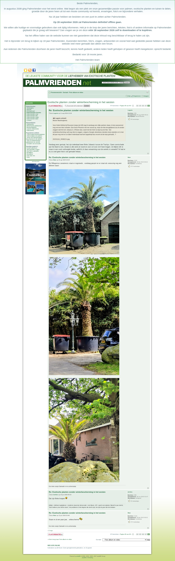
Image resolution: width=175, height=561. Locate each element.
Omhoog (148, 153)
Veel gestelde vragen (33, 149)
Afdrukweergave (147, 92)
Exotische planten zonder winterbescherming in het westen (81, 102)
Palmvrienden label (32, 118)
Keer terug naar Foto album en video (60, 539)
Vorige (51, 530)
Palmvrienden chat (32, 114)
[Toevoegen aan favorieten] (26, 71)
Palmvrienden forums (34, 112)
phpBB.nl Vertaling (87, 557)
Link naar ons (31, 155)
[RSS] (30, 71)
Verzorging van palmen (35, 136)
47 (146, 105)
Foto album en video (76, 92)
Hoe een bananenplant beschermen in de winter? (34, 138)
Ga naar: (98, 539)
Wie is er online (54, 545)
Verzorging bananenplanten (36, 134)
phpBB (78, 556)
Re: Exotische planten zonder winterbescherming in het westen (81, 110)
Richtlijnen (30, 152)
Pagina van (125, 105)
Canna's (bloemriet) (33, 129)
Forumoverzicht (56, 92)
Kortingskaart (31, 111)
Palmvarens (30, 130)
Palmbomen (30, 124)
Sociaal (65, 92)
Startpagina (30, 108)
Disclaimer (30, 154)
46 (143, 105)
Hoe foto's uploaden (33, 151)
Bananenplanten (32, 127)
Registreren (137, 96)
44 (137, 105)
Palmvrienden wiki (32, 115)
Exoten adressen (32, 148)
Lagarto (55, 113)
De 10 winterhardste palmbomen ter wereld (33, 141)
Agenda (29, 109)
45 (140, 105)
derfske (55, 494)
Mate (54, 160)
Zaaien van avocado (34, 143)
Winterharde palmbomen (34, 126)
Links (28, 157)
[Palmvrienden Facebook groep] (34, 71)
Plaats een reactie (53, 105)
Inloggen (146, 96)
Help (129, 96)
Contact (29, 120)
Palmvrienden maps (33, 117)
